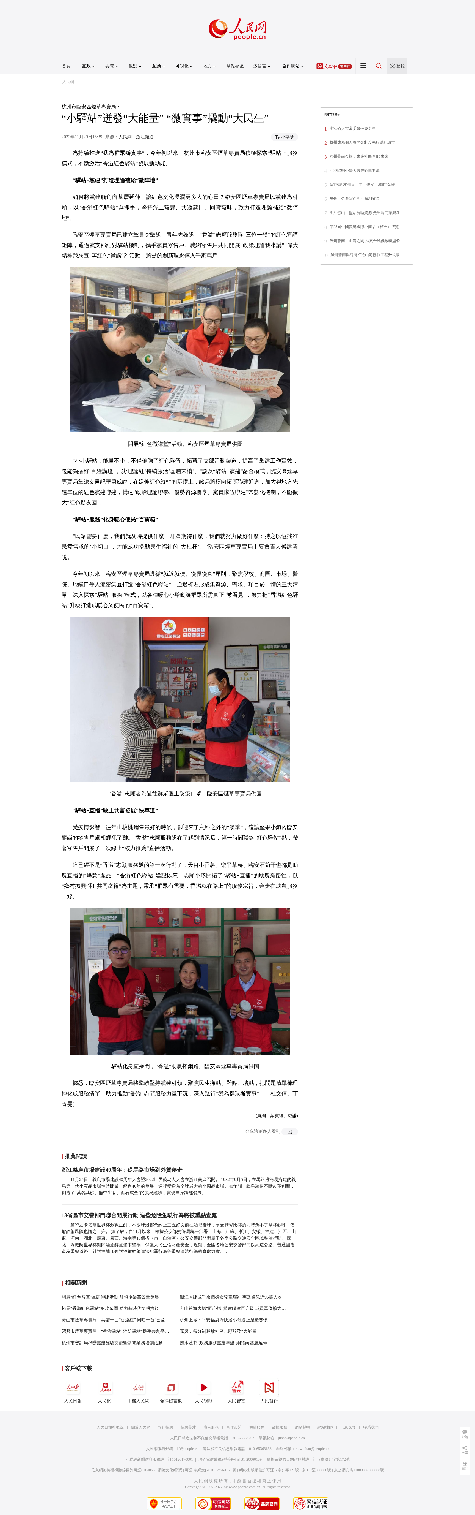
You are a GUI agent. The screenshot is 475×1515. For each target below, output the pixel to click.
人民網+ (106, 1401)
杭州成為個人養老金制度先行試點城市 (362, 142)
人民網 (68, 82)
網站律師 (325, 1427)
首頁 (66, 66)
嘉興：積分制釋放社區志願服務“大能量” (219, 1331)
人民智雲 (236, 1401)
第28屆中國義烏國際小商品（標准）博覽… (366, 227)
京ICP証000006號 (316, 1470)
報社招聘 (165, 1427)
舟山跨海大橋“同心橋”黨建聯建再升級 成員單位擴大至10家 (237, 1308)
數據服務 (279, 1427)
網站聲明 (302, 1427)
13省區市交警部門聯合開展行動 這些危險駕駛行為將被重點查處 (139, 1215)
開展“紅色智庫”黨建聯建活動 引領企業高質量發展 (110, 1297)
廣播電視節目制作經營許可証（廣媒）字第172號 (308, 1459)
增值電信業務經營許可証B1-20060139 (230, 1459)
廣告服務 (211, 1427)
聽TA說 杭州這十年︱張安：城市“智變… (364, 185)
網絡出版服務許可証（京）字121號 (269, 1470)
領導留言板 (171, 1401)
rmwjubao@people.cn (312, 1449)
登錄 (400, 66)
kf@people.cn (187, 1449)
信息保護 (348, 1427)
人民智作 (269, 1401)
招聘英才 (188, 1427)
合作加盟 (234, 1427)
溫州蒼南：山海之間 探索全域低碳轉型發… (367, 241)
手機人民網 (138, 1401)
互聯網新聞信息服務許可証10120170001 (159, 1459)
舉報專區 (235, 66)
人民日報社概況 (110, 1427)
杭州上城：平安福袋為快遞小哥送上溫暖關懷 (224, 1320)
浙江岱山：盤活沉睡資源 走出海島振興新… (367, 213)
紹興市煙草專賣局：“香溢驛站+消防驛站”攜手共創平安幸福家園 (124, 1331)
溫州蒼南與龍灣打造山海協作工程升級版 (365, 255)
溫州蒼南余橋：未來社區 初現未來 (359, 156)
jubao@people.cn (291, 1438)
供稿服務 (256, 1427)
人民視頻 (203, 1401)
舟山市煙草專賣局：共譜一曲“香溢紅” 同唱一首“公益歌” (117, 1320)
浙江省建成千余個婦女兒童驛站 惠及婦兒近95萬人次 (231, 1297)
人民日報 (73, 1401)
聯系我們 (371, 1427)
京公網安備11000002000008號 (359, 1470)
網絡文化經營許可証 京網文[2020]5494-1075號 (197, 1470)
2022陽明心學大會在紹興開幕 (355, 171)
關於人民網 (140, 1427)
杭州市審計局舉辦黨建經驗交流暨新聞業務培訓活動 (112, 1342)
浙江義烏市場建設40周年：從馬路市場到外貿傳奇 (122, 1170)
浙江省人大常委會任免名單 (353, 128)
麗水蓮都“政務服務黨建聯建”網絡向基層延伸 (223, 1342)
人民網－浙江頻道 (136, 136)
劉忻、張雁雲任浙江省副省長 (355, 199)
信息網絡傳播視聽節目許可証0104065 (123, 1470)
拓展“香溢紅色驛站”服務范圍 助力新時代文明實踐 (110, 1308)
